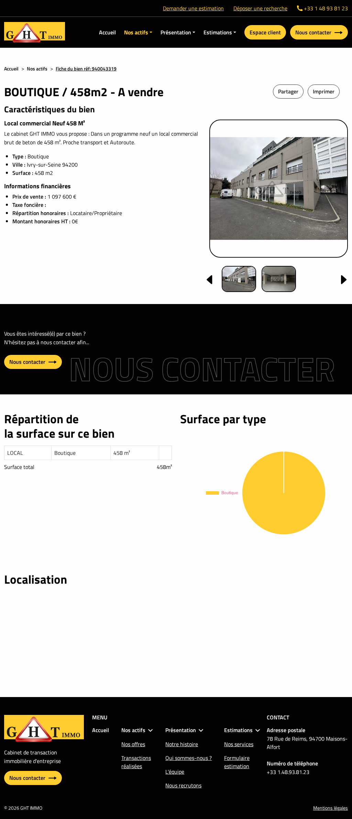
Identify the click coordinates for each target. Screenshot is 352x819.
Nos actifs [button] (136, 32)
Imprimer (323, 91)
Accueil (107, 32)
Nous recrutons (183, 785)
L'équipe (174, 771)
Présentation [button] (176, 32)
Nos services (238, 744)
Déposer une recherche (260, 8)
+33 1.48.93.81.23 (288, 772)
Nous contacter (314, 32)
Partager (288, 91)
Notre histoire (181, 744)
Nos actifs (37, 68)
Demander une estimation (193, 8)
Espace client (265, 32)
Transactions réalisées (136, 762)
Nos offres (133, 744)
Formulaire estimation (237, 762)
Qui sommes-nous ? (188, 758)
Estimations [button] (218, 32)
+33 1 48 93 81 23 (326, 8)
